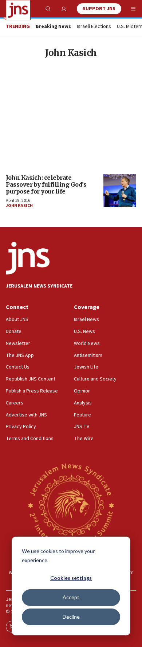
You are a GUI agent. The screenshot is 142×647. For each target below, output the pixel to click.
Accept (71, 597)
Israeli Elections (94, 27)
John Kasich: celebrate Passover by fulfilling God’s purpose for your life (46, 184)
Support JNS (99, 8)
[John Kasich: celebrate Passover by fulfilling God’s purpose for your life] (119, 190)
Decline (71, 617)
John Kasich (19, 206)
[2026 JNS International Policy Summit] (71, 505)
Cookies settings (71, 578)
